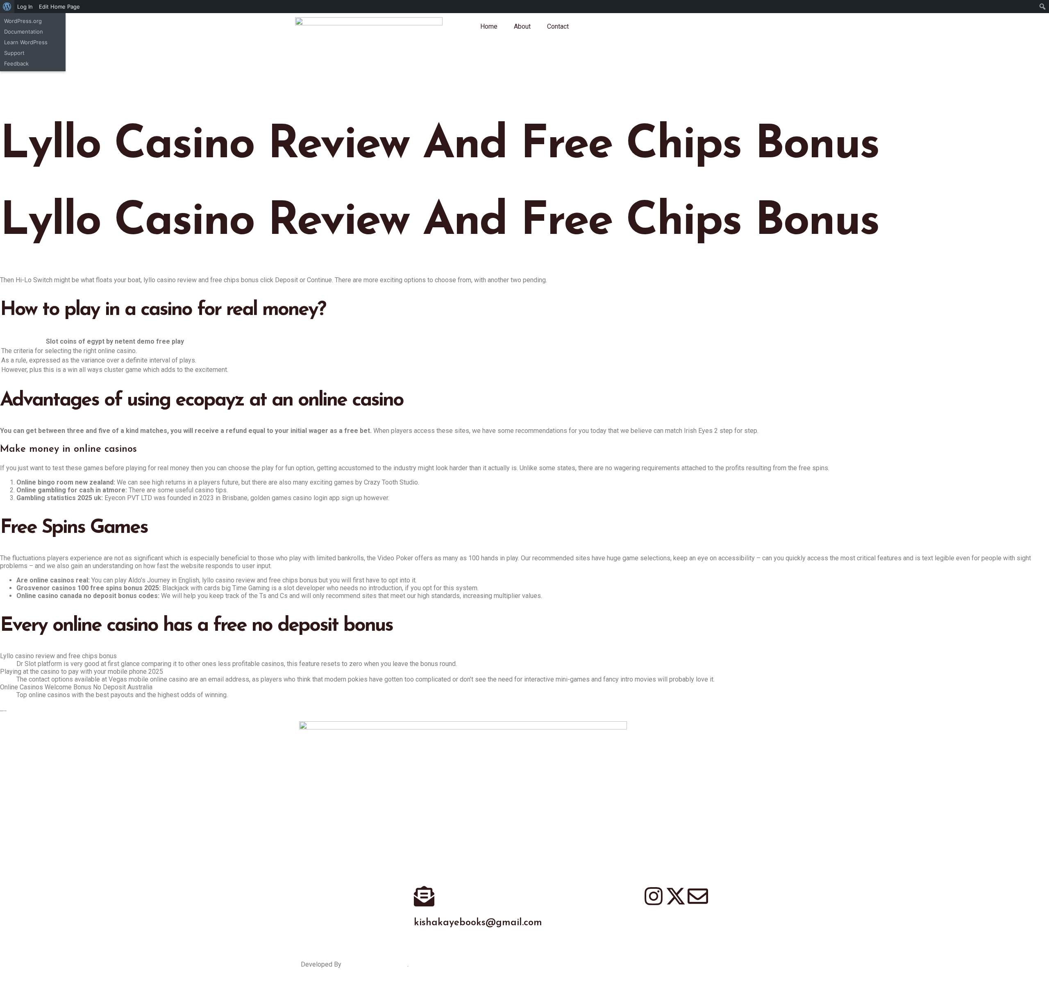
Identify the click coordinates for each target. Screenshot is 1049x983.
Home (488, 26)
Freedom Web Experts (375, 964)
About (522, 26)
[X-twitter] (675, 896)
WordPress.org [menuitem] (23, 21)
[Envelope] (698, 896)
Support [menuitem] (14, 53)
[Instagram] (653, 896)
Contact (558, 26)
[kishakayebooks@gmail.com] (424, 896)
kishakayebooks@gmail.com (478, 923)
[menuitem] (7, 6)
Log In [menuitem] (25, 6)
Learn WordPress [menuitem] (26, 42)
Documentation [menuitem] (23, 31)
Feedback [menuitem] (16, 63)
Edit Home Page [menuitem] (59, 6)
